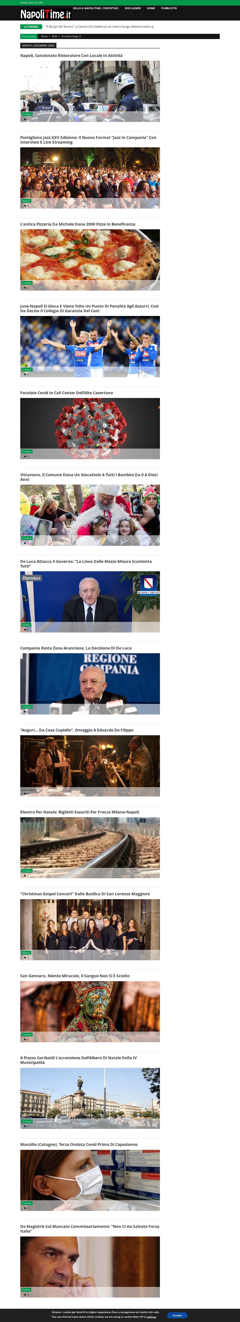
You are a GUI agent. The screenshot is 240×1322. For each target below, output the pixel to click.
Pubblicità (169, 8)
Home (151, 8)
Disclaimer (133, 8)
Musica (26, 200)
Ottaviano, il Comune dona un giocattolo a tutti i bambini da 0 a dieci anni (89, 477)
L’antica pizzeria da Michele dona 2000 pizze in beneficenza (77, 224)
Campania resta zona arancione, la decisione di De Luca (76, 648)
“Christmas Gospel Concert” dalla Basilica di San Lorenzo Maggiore (85, 893)
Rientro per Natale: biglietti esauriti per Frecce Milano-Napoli (79, 812)
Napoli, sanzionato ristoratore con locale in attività (71, 55)
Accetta (177, 1315)
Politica (26, 624)
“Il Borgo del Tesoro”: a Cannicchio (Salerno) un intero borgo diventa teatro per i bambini (108, 26)
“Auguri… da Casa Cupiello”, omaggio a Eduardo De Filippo (77, 730)
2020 (54, 36)
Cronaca (26, 114)
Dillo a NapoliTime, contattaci (96, 8)
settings (151, 1317)
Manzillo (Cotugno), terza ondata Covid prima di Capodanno (79, 1144)
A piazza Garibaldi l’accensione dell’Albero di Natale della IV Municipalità (78, 1060)
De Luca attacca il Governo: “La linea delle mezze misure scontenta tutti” (86, 564)
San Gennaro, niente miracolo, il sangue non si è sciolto (75, 975)
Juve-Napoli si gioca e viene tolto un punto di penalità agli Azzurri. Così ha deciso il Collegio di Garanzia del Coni (89, 308)
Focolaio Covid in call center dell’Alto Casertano (66, 392)
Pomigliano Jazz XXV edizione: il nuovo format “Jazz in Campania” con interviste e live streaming (88, 140)
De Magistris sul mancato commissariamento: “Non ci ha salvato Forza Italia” (89, 1229)
